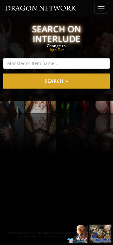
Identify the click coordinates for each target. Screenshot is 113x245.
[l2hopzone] (100, 234)
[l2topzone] (77, 234)
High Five (56, 49)
